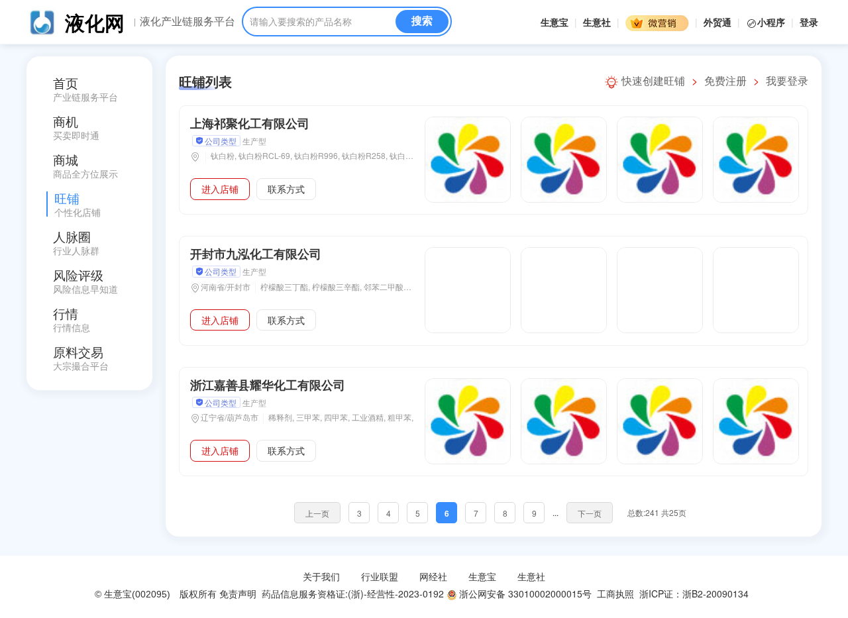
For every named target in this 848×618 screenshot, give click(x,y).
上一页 (317, 513)
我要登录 (787, 80)
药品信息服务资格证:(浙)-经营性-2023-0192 (351, 593)
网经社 (433, 576)
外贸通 (717, 21)
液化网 (95, 22)
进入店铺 (219, 188)
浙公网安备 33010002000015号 (524, 593)
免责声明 (237, 593)
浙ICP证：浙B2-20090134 (695, 593)
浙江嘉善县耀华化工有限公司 (267, 384)
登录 (809, 21)
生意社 (597, 21)
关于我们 (321, 576)
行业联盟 (379, 576)
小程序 (772, 21)
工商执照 (615, 593)
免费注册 (725, 80)
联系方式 (286, 188)
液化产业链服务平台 (187, 21)
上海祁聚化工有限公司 (249, 123)
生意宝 (554, 21)
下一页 (590, 513)
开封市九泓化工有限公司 (255, 253)
